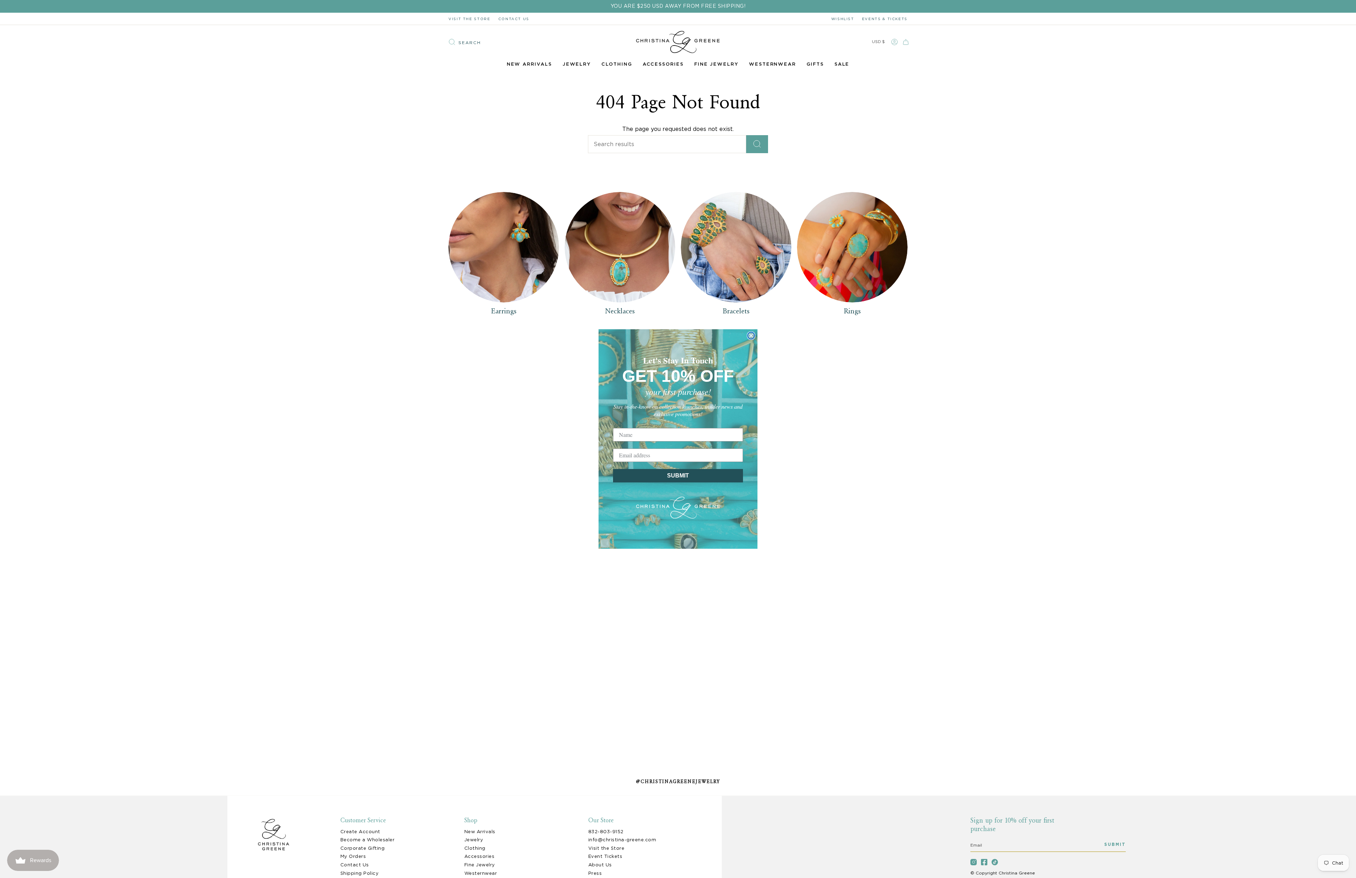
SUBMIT (678, 476)
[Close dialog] (751, 335)
